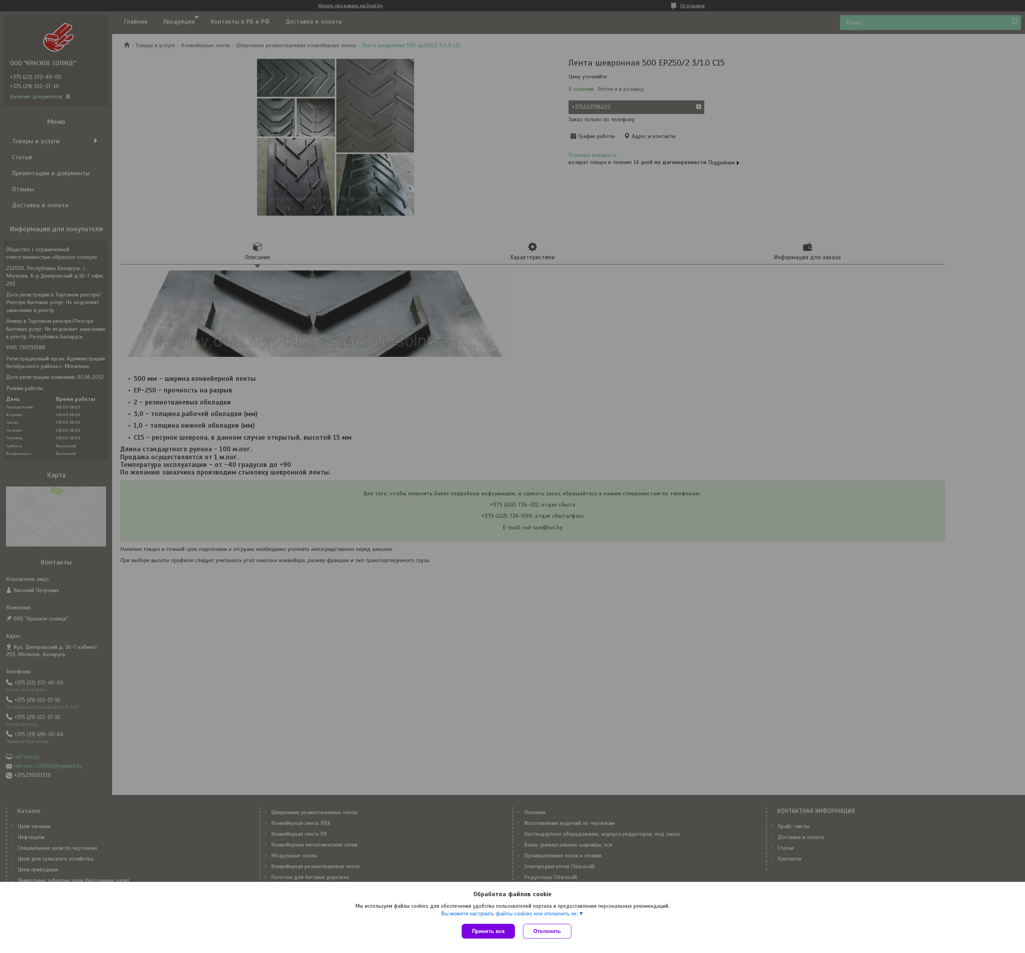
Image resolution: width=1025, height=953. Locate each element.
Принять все (488, 931)
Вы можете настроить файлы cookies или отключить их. (510, 914)
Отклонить (547, 931)
